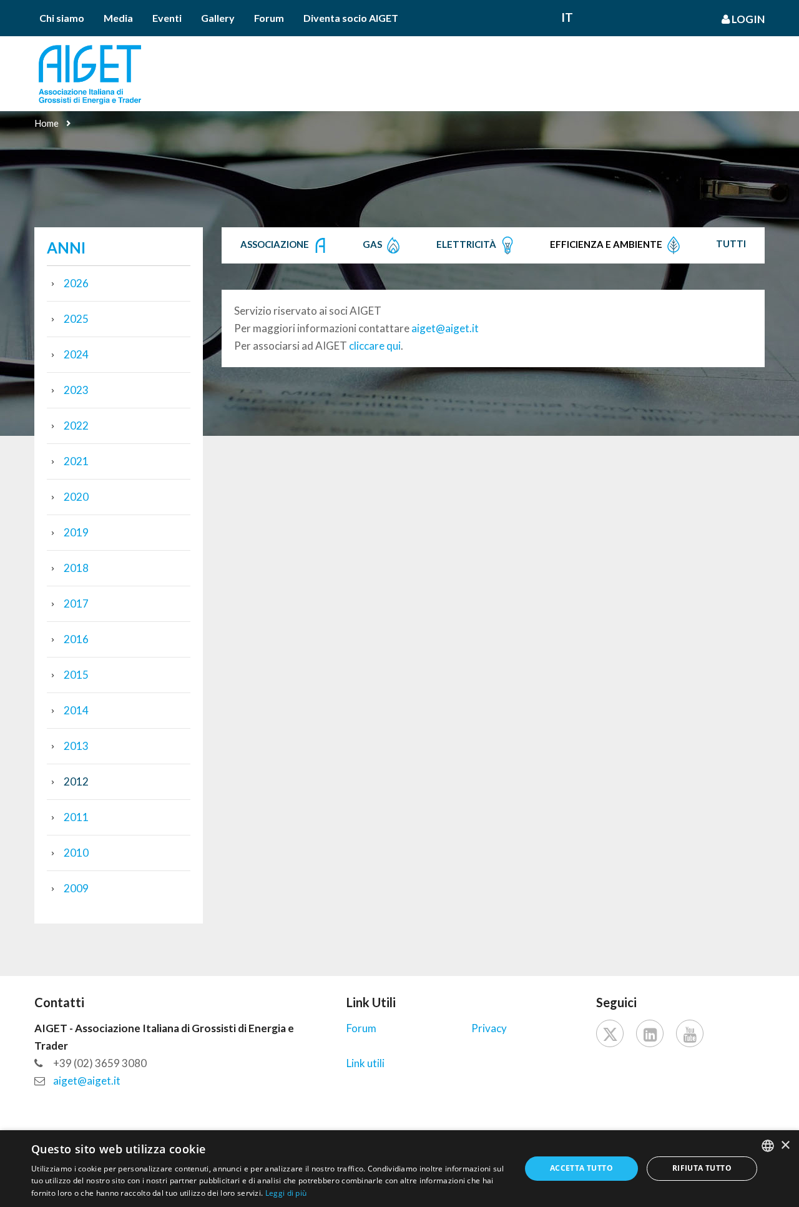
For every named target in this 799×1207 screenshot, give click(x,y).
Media (118, 18)
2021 (76, 461)
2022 (76, 425)
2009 (76, 888)
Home (46, 123)
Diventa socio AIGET (350, 18)
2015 (76, 674)
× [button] (785, 1145)
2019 (76, 532)
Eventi (167, 18)
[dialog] (399, 1168)
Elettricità (467, 244)
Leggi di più (286, 1193)
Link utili (365, 1063)
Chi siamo (61, 18)
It (567, 17)
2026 (76, 283)
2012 (76, 781)
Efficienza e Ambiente (607, 244)
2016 (76, 639)
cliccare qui (375, 345)
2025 (76, 318)
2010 (76, 852)
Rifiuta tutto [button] (702, 1168)
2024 (76, 354)
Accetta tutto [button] (581, 1168)
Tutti (731, 243)
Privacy (489, 1028)
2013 (76, 745)
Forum (269, 18)
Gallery (218, 18)
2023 (76, 390)
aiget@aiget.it (445, 328)
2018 (76, 567)
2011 (76, 817)
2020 (76, 496)
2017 (76, 603)
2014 (76, 710)
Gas (373, 244)
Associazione (275, 244)
